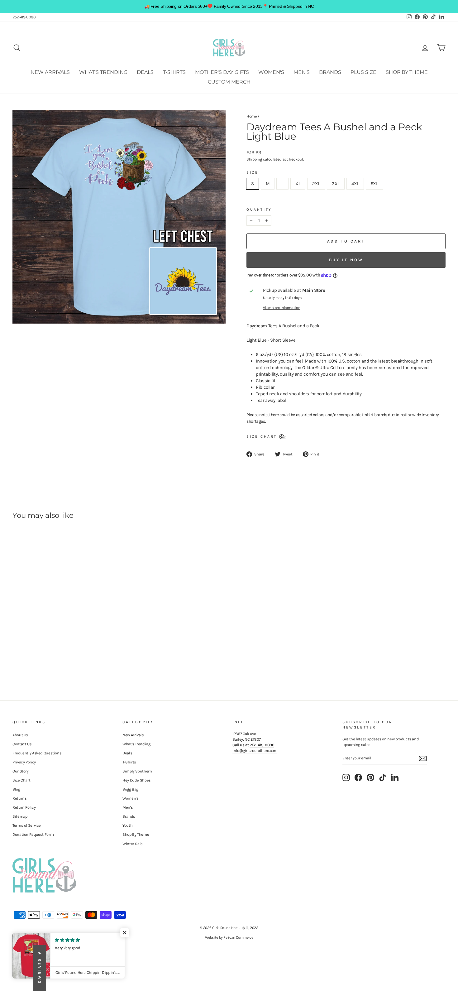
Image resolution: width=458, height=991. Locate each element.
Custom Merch (229, 82)
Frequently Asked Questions (36, 753)
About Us (20, 735)
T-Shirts (174, 72)
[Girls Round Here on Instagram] (346, 777)
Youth (127, 825)
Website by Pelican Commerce (229, 937)
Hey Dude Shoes (136, 780)
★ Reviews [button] (39, 967)
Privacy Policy (24, 762)
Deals (145, 72)
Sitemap (19, 816)
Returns (19, 798)
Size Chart (21, 780)
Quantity (259, 209)
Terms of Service (26, 825)
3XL (336, 183)
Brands (330, 72)
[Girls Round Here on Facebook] (358, 777)
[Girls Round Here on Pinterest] (370, 777)
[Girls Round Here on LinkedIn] (394, 777)
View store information (281, 307)
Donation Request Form (33, 834)
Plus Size (363, 72)
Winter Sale (132, 843)
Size (252, 172)
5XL (374, 183)
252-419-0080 (24, 17)
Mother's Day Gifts (222, 72)
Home (251, 116)
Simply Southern (137, 771)
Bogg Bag (130, 789)
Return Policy (24, 807)
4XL (355, 183)
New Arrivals (50, 72)
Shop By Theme (407, 72)
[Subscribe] (423, 758)
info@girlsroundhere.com (254, 750)
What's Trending (103, 72)
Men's (301, 72)
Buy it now (346, 259)
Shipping (254, 159)
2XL (316, 183)
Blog (16, 789)
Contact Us (21, 744)
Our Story (20, 771)
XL (297, 183)
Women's (271, 72)
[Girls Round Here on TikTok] (382, 777)
